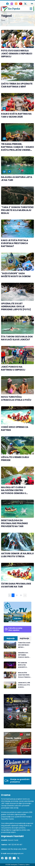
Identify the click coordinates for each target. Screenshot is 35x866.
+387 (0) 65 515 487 (15, 845)
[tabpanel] (17, 666)
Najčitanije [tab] (24, 638)
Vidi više (17, 618)
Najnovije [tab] (11, 638)
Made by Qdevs (24, 865)
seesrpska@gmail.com (15, 853)
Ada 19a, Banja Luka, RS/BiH (17, 849)
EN (32, 4)
